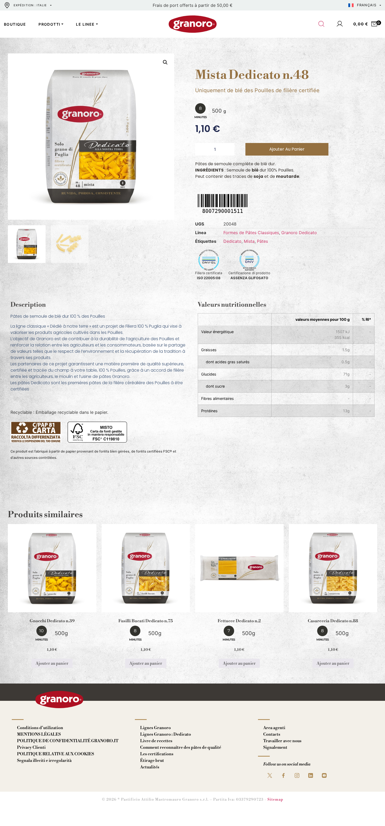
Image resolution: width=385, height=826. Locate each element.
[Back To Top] (371, 812)
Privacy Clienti (31, 747)
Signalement (275, 747)
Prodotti (49, 24)
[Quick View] (58, 608)
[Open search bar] (322, 24)
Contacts (271, 734)
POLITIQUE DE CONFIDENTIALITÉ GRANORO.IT (67, 741)
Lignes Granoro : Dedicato (165, 734)
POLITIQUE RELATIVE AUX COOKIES (55, 754)
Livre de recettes (156, 741)
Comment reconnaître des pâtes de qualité (180, 747)
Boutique (15, 24)
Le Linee (85, 24)
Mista (249, 241)
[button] (165, 62)
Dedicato (232, 241)
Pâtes (262, 241)
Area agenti (274, 727)
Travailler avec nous (282, 741)
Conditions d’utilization (40, 727)
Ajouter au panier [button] (52, 663)
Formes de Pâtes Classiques (251, 232)
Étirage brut (152, 760)
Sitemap (275, 799)
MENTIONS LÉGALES (39, 734)
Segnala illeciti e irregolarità (44, 760)
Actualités (149, 767)
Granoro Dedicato (299, 232)
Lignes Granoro (155, 727)
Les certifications (156, 754)
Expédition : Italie (30, 5)
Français (366, 5)
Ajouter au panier (287, 149)
